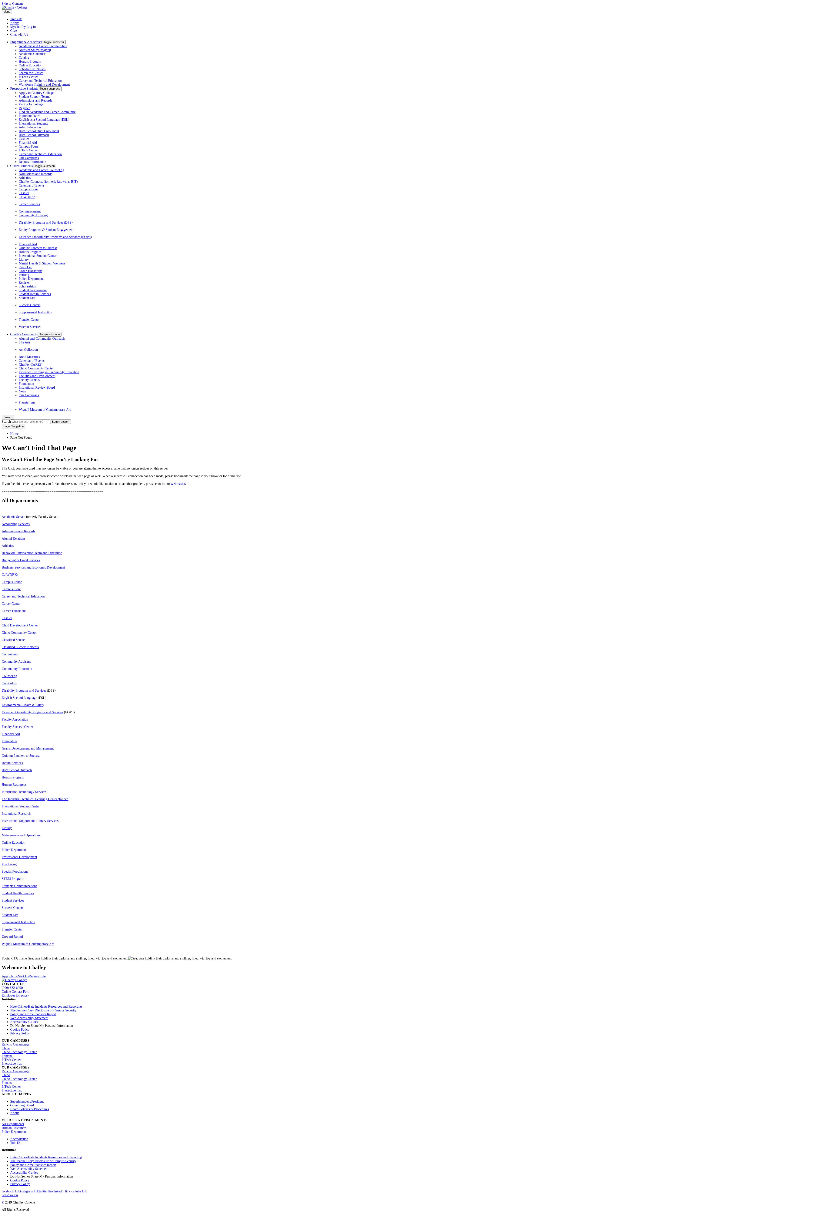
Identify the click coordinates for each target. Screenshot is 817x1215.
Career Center (11, 603)
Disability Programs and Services (24, 690)
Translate (16, 19)
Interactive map (12, 1063)
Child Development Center (20, 625)
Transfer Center (29, 319)
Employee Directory (15, 995)
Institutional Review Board (37, 387)
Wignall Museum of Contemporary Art (45, 409)
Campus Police (12, 582)
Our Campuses (29, 158)
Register (24, 108)
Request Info (37, 976)
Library (24, 259)
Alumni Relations (13, 538)
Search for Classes (31, 73)
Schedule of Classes (32, 69)
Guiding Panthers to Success (38, 248)
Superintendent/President (27, 1101)
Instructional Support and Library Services (30, 821)
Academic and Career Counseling (41, 170)
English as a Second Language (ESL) (44, 119)
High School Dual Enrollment (39, 131)
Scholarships (27, 286)
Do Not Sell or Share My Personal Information (41, 1025)
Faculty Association (15, 719)
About (14, 1113)
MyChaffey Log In (23, 27)
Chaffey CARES (30, 364)
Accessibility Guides (24, 1022)
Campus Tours (28, 146)
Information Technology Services (24, 792)
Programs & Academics (26, 42)
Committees (10, 654)
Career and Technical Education (40, 80)
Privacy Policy (20, 1033)
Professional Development (19, 857)
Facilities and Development (37, 376)
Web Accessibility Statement (29, 1018)
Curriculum (9, 683)
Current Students (21, 166)
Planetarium (27, 402)
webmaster (178, 483)
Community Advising (33, 215)
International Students (33, 123)
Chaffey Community (24, 334)
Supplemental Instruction (35, 312)
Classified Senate (13, 640)
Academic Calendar (32, 54)
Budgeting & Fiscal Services (21, 560)
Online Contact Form (16, 991)
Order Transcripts (30, 271)
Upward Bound (12, 936)
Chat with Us (19, 34)
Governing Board (22, 1105)
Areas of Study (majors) (35, 50)
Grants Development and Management (28, 748)
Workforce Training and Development (44, 84)
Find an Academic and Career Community (47, 112)
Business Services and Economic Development (33, 567)
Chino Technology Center (19, 1052)
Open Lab (25, 267)
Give (13, 30)
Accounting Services (16, 524)
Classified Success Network (20, 647)
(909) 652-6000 (12, 988)
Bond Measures (29, 357)
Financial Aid (28, 142)
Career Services (29, 204)
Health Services (12, 763)
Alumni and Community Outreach (42, 338)
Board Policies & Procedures (29, 1109)
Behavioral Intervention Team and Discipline (32, 553)
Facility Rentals (29, 380)
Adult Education (30, 127)
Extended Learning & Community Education (49, 372)
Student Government (33, 290)
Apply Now (10, 976)
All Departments (13, 1124)
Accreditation (19, 1139)
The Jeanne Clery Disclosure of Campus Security (43, 1010)
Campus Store (28, 189)
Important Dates (29, 116)
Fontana (7, 1056)
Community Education (17, 669)
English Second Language (19, 697)
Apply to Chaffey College (36, 93)
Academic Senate (13, 516)
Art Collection (28, 349)
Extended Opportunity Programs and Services (32, 712)
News (23, 391)
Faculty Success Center (17, 726)
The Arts (24, 342)
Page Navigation (13, 426)
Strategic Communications (19, 886)
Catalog (24, 57)
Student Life (27, 298)
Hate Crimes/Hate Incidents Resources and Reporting (46, 1006)
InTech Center (28, 77)
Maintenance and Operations (21, 835)
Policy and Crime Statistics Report (33, 1014)
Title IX (15, 1143)
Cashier (24, 139)
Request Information (32, 162)
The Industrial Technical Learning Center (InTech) (35, 799)
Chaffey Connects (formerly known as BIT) (48, 181)
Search (6, 421)
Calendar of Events (31, 185)
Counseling (9, 676)
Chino (6, 1048)
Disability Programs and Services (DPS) (46, 222)
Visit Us (23, 976)
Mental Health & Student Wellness (42, 263)
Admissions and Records (35, 100)
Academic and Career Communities (43, 46)
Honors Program (30, 61)
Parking (24, 275)
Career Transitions (14, 611)
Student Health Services (35, 294)
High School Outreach (34, 135)
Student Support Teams (34, 96)
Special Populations (15, 871)
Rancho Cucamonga (15, 1044)
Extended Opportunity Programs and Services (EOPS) (55, 237)
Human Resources (14, 784)
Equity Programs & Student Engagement (46, 229)
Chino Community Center (36, 368)
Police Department (31, 278)
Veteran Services (30, 327)
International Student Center (37, 255)
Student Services (13, 900)
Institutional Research (16, 813)
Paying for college (31, 104)
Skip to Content (12, 3)
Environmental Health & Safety (23, 705)
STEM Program (12, 878)
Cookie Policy (19, 1029)
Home (14, 433)
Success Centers (29, 305)
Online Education (30, 65)
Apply (14, 23)
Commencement (30, 211)
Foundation (26, 383)
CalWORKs (27, 197)
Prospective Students (24, 88)
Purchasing (9, 864)
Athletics (25, 178)
